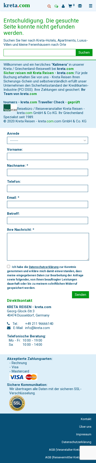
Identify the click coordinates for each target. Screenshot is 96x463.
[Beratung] (56, 6)
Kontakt (86, 419)
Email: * (13, 198)
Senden (80, 295)
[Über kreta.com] (63, 6)
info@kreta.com (37, 328)
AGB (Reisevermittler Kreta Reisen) (68, 457)
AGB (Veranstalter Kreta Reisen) (70, 449)
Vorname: (15, 149)
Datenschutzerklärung (43, 267)
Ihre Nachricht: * (20, 230)
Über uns (85, 426)
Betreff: (13, 214)
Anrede (13, 133)
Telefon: (14, 181)
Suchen (84, 52)
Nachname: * (17, 165)
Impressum (83, 434)
